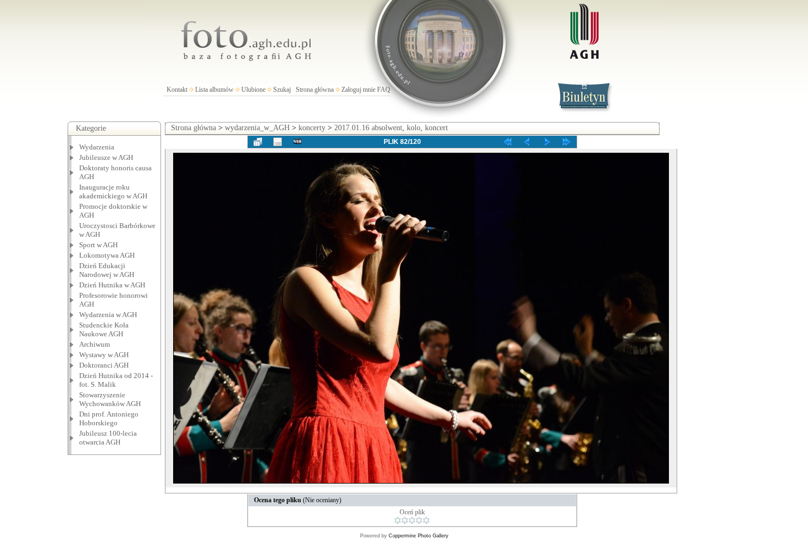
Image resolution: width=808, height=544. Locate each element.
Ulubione (253, 89)
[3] (412, 520)
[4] (419, 520)
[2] (404, 520)
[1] (397, 520)
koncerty (311, 128)
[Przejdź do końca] (567, 142)
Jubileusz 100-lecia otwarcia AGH (108, 437)
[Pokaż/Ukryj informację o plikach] (277, 142)
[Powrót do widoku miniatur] (258, 142)
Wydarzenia (96, 147)
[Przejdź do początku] (507, 142)
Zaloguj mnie (358, 89)
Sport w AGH (98, 245)
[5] (426, 520)
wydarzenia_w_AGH (257, 128)
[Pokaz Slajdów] (297, 142)
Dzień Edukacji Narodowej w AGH (106, 270)
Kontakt (177, 89)
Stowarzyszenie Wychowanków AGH (110, 399)
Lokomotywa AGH (107, 255)
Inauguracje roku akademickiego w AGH (113, 191)
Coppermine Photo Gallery (419, 536)
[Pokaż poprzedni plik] (527, 142)
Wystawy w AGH (104, 355)
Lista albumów (214, 89)
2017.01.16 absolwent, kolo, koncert (391, 128)
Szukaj (282, 89)
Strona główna (315, 89)
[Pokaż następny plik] (547, 142)
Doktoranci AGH (104, 365)
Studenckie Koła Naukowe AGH (104, 329)
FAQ (383, 89)
